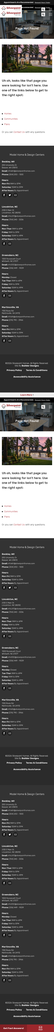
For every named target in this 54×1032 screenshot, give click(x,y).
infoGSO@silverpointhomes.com (22, 265)
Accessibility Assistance (27, 376)
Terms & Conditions (36, 370)
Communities (11, 119)
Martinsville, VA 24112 (11, 312)
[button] (42, 2)
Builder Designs (30, 365)
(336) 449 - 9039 (16, 268)
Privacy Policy (14, 370)
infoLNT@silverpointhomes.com (21, 216)
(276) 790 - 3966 (16, 320)
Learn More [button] (26, 395)
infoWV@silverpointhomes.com (21, 171)
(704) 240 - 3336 (16, 219)
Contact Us (19, 132)
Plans (7, 124)
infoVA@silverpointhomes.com (21, 317)
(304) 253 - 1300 (16, 174)
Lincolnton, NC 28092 (11, 211)
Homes (7, 113)
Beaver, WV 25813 (9, 166)
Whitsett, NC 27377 (11, 260)
